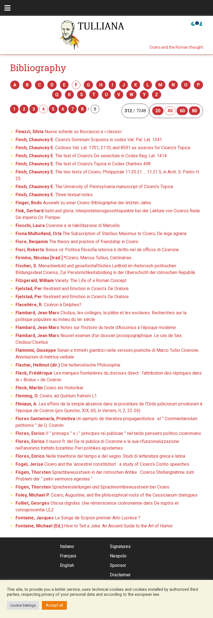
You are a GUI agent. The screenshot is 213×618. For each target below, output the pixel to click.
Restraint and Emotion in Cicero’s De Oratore (72, 288)
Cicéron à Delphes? (49, 304)
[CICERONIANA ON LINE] (196, 23)
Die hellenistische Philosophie (68, 365)
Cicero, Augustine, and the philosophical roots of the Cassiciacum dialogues (106, 495)
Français (68, 556)
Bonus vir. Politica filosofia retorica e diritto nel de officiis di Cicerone (97, 249)
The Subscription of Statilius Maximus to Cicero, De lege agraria (101, 233)
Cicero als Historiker (49, 387)
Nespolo (118, 556)
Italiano (67, 546)
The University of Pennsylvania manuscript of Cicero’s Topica (94, 186)
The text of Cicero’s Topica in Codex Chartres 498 (83, 163)
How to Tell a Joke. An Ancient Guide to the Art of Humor (94, 526)
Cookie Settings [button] (23, 605)
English (67, 565)
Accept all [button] (54, 605)
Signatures (120, 546)
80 (194, 110)
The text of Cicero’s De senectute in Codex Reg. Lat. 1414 (91, 155)
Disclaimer (120, 574)
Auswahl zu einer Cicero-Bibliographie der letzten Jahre (83, 202)
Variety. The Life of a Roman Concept (71, 280)
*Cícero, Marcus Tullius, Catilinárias (73, 257)
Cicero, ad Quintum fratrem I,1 (56, 395)
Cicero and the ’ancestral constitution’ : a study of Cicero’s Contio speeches (102, 464)
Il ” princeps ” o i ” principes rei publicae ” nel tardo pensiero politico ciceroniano (108, 433)
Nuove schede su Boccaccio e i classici (68, 131)
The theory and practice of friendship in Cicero (77, 241)
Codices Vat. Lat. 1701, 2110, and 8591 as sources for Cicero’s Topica (103, 147)
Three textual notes (54, 194)
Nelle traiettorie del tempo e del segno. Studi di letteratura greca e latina (100, 456)
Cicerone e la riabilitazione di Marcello (68, 225)
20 (157, 110)
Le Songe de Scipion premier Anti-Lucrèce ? (78, 517)
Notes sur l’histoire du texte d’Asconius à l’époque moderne (96, 327)
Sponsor (118, 565)
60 (182, 110)
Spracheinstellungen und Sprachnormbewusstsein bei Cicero (92, 487)
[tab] (7, 8)
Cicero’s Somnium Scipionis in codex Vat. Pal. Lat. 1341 (89, 139)
